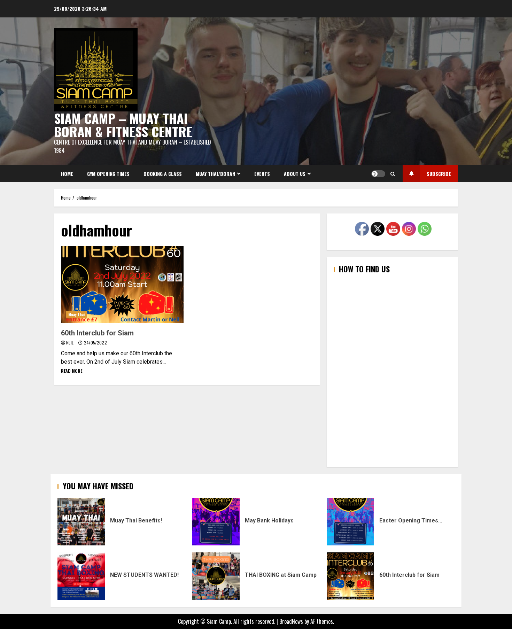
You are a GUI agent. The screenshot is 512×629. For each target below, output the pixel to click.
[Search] (392, 173)
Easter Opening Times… (350, 521)
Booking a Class (162, 173)
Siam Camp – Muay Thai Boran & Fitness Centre (123, 124)
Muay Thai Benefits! (81, 521)
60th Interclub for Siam (122, 284)
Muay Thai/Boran (215, 173)
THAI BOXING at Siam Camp (216, 576)
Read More (71, 371)
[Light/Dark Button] (378, 173)
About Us (294, 173)
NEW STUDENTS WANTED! (81, 576)
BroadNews (291, 621)
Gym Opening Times (108, 173)
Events (262, 173)
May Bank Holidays (216, 521)
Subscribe (439, 173)
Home (67, 173)
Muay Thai (76, 314)
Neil (70, 342)
